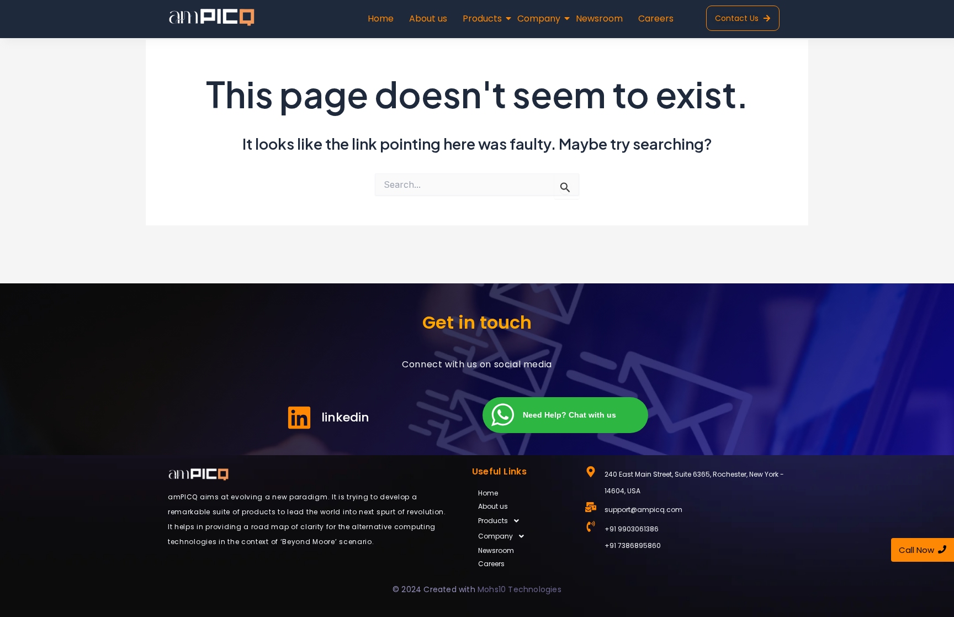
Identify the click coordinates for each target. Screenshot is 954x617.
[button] (523, 521)
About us (428, 18)
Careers (656, 18)
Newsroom (599, 18)
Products (482, 18)
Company (538, 18)
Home (381, 18)
